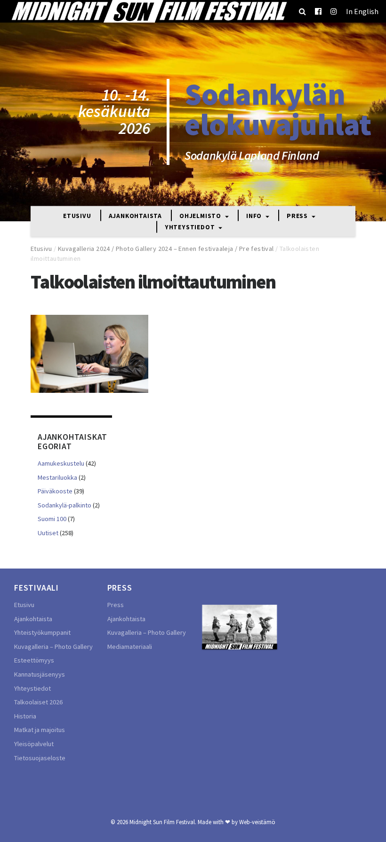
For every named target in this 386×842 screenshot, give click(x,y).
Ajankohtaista (135, 216)
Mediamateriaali (129, 646)
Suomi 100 (52, 519)
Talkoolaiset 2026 (38, 702)
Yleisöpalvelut (34, 744)
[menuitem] (362, 11)
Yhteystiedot (191, 228)
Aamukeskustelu (61, 463)
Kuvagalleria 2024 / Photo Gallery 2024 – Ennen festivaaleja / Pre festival (166, 248)
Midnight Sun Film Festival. (162, 822)
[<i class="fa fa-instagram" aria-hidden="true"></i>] (333, 11)
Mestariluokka (57, 477)
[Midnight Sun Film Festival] (149, 11)
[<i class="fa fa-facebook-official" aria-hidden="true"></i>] (318, 11)
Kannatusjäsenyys (39, 674)
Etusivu (77, 216)
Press (298, 216)
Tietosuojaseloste (39, 758)
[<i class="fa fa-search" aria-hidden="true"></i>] (302, 11)
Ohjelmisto (201, 216)
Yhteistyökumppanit (42, 632)
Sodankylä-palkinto (64, 505)
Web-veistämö (257, 822)
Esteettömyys (34, 660)
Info (255, 216)
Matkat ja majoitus (39, 729)
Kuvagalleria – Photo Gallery (53, 646)
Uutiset (48, 533)
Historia (25, 716)
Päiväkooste (55, 491)
